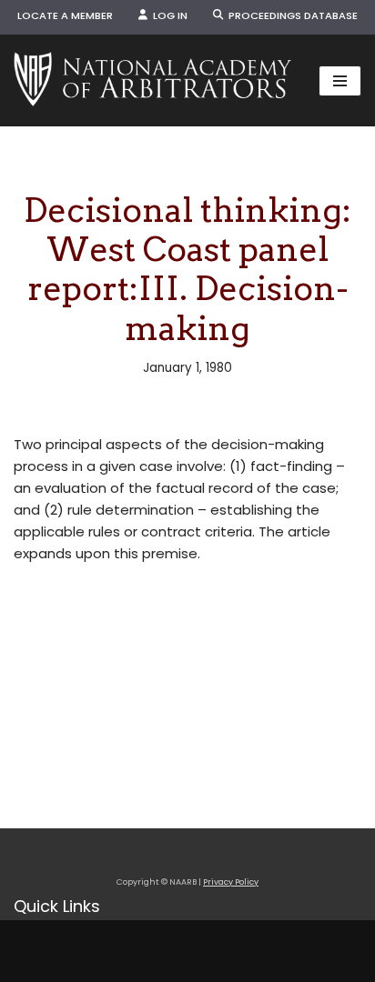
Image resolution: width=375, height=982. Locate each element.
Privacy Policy (230, 882)
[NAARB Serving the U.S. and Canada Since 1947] (152, 80)
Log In (167, 15)
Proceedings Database (290, 15)
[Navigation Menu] (340, 80)
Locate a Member (65, 15)
